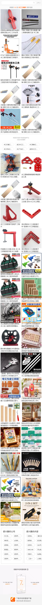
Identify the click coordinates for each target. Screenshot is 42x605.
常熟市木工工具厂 (19, 549)
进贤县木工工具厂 (9, 545)
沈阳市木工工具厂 (19, 545)
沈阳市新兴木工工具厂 (11, 559)
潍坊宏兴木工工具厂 (10, 540)
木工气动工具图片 (22, 149)
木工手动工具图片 (9, 149)
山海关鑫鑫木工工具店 (21, 540)
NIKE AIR (30, 549)
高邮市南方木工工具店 (21, 559)
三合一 (31, 559)
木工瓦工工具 (8, 536)
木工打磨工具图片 (9, 144)
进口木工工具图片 (22, 144)
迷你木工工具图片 (35, 149)
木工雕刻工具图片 (35, 144)
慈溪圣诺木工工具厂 (10, 549)
